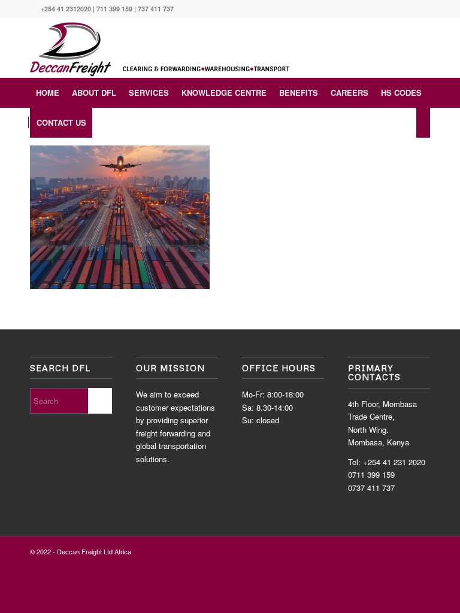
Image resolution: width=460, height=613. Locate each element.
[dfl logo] (163, 48)
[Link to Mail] (421, 9)
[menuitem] (47, 93)
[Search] (423, 123)
